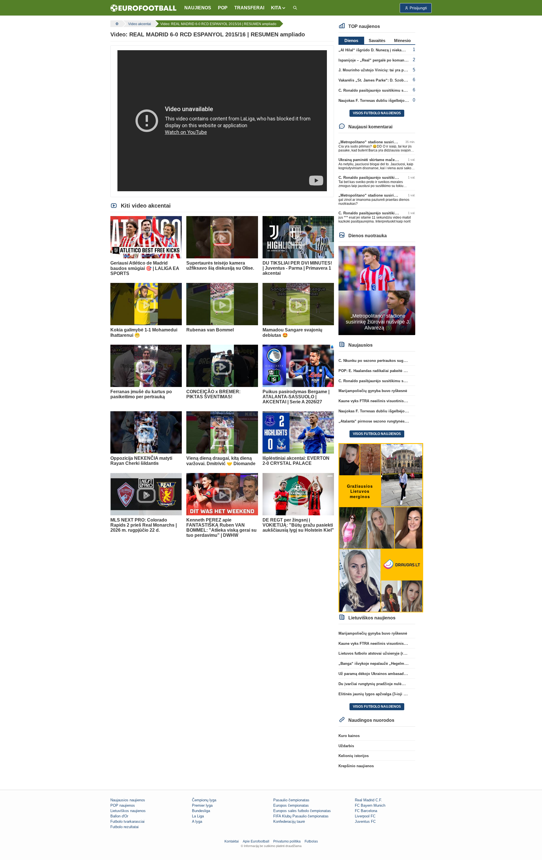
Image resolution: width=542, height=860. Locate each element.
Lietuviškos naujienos (128, 811)
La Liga (198, 816)
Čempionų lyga (204, 800)
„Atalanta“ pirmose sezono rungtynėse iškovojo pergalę (387, 421)
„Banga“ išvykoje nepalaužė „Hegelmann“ (375, 663)
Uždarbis (346, 746)
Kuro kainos (349, 736)
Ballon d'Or (119, 816)
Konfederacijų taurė (289, 821)
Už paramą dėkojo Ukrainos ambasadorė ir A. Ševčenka (387, 674)
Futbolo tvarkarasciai (127, 821)
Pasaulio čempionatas (291, 800)
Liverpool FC (365, 816)
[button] (278, 8)
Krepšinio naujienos (356, 766)
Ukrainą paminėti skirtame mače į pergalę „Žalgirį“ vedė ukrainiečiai (398, 160)
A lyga (197, 821)
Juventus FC (365, 821)
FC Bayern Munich (370, 805)
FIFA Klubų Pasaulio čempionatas (301, 816)
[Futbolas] (116, 23)
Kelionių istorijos (353, 756)
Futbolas (311, 841)
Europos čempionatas (291, 805)
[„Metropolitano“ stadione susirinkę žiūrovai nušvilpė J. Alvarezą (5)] (377, 290)
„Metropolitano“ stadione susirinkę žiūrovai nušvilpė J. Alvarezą (395, 142)
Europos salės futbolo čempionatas (302, 811)
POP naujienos (122, 805)
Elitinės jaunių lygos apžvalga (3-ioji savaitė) (377, 694)
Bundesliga (201, 811)
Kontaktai (231, 841)
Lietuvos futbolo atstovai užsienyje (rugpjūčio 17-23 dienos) (390, 653)
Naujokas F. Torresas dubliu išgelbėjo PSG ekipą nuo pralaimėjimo (397, 100)
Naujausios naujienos (127, 800)
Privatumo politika (287, 841)
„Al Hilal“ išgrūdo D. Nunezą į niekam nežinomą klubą (386, 50)
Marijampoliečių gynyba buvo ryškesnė (372, 391)
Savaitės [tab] (377, 40)
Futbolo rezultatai (124, 827)
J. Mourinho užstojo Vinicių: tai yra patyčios (377, 70)
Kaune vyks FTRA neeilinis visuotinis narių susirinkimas (388, 401)
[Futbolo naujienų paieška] (295, 8)
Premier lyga (202, 805)
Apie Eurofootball (256, 841)
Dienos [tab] (351, 40)
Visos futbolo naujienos (377, 113)
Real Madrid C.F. (368, 800)
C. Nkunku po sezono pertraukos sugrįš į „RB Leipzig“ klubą (391, 360)
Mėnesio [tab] (402, 40)
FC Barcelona (366, 811)
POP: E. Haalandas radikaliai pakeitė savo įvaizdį (381, 371)
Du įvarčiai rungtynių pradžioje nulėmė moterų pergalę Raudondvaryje (400, 684)
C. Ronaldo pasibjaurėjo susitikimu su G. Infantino (382, 90)
